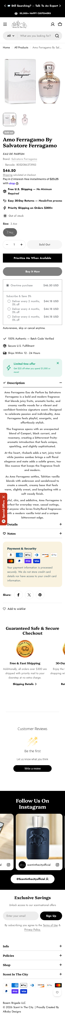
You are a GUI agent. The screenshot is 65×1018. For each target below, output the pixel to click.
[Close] (57, 363)
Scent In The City (23, 1007)
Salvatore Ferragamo (24, 159)
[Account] (53, 24)
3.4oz (12, 233)
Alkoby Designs (12, 1012)
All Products (21, 47)
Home (6, 47)
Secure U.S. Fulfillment (21, 346)
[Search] (57, 36)
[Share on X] (29, 595)
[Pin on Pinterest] (40, 595)
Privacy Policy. (32, 930)
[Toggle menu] (5, 24)
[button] (5, 6)
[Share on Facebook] (18, 595)
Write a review (33, 768)
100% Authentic (17, 339)
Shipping (7, 175)
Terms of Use (50, 925)
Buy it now (32, 272)
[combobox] (32, 35)
